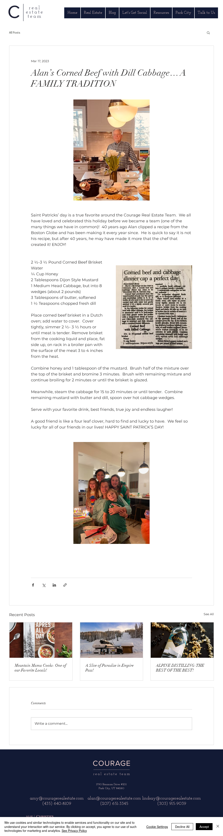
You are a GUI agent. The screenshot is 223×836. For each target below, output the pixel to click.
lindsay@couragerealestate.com (171, 798)
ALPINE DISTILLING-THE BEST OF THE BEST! (180, 668)
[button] (208, 32)
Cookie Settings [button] (157, 826)
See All (209, 614)
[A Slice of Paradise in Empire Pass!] (111, 640)
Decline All (182, 826)
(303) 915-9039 (171, 804)
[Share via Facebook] (33, 585)
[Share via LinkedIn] (54, 585)
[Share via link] (65, 585)
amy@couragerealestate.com (57, 798)
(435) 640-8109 (56, 804)
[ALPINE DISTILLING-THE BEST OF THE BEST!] (182, 640)
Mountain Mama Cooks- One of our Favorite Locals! (40, 668)
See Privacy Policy (74, 830)
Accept (204, 826)
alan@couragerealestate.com (114, 798)
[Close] (217, 827)
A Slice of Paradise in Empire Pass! (109, 668)
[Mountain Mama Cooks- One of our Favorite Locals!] (40, 640)
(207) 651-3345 (114, 804)
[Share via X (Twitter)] (44, 585)
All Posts (14, 32)
